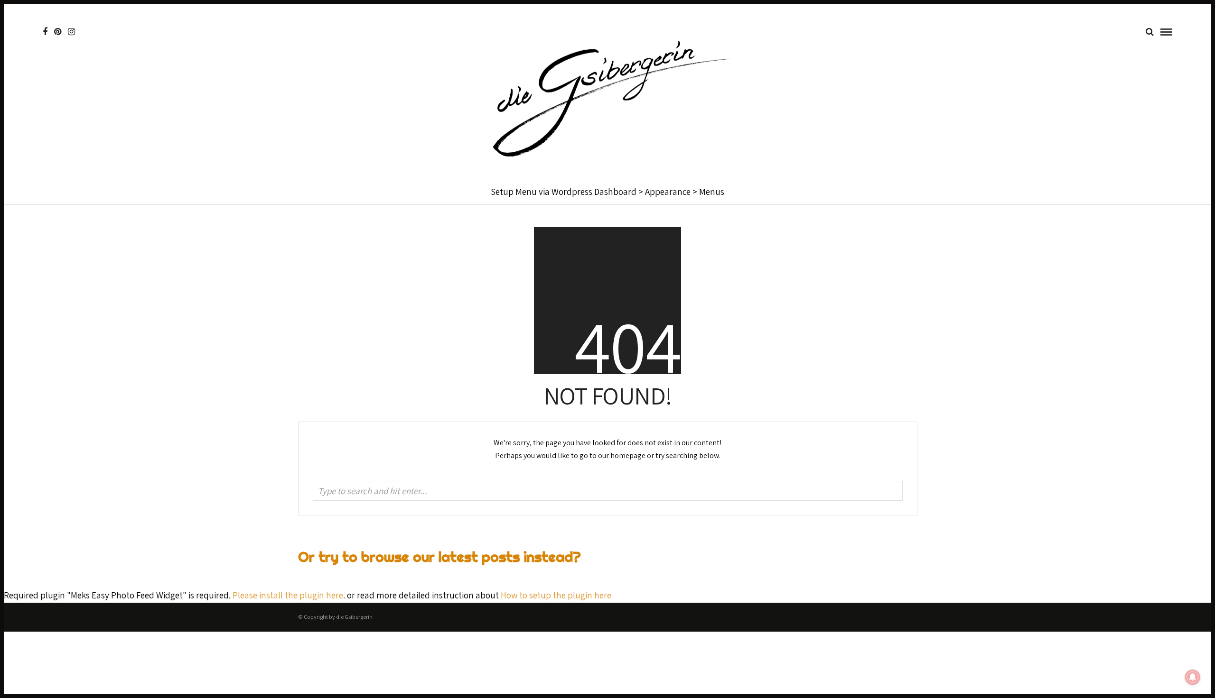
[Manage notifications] (1192, 677)
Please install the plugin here (288, 595)
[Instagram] (71, 32)
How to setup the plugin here (556, 595)
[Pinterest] (57, 32)
